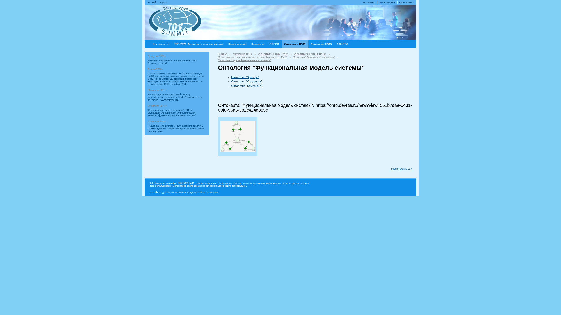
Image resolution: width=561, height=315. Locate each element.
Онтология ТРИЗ (295, 44)
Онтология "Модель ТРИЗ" (273, 53)
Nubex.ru (212, 192)
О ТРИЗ (274, 44)
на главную (369, 2)
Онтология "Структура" (246, 81)
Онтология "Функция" (245, 77)
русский (151, 2)
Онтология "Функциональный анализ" (314, 57)
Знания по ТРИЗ (321, 44)
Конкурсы (257, 44)
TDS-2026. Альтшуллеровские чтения (198, 44)
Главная (222, 53)
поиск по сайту (387, 2)
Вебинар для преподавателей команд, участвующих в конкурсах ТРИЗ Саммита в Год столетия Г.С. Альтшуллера (175, 97)
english (163, 2)
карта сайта (405, 2)
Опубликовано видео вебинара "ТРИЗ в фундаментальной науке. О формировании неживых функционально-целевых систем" (172, 113)
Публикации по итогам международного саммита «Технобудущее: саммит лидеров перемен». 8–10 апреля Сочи (176, 128)
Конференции (237, 44)
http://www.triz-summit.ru (163, 183)
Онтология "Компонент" (247, 86)
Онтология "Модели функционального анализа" (244, 60)
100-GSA (342, 44)
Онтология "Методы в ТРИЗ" (310, 53)
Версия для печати (401, 168)
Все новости (161, 44)
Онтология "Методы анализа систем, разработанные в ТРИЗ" (252, 57)
